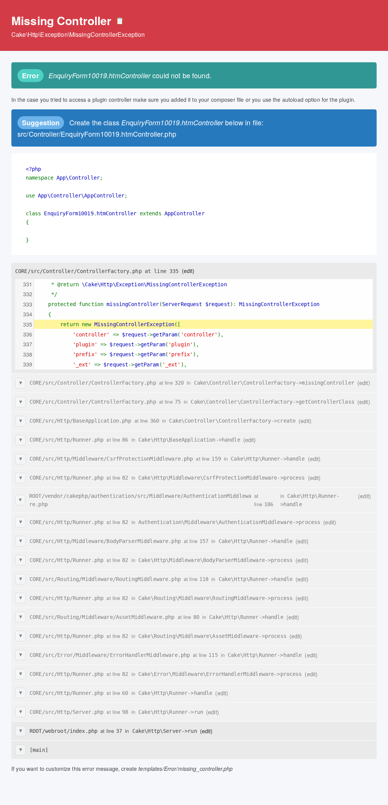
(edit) (188, 271)
